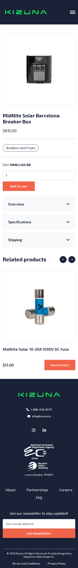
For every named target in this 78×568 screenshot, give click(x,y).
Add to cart (18, 186)
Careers (65, 490)
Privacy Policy (57, 563)
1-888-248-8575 (41, 409)
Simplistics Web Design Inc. (39, 556)
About (10, 490)
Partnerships (37, 490)
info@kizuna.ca (41, 416)
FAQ (39, 497)
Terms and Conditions (26, 563)
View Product (62, 365)
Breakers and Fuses (20, 148)
